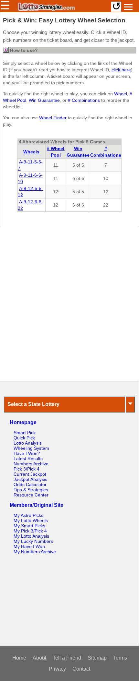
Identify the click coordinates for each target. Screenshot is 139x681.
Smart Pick (25, 432)
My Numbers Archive (35, 551)
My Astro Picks (28, 515)
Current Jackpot (30, 474)
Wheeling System (31, 448)
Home (19, 658)
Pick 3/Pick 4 (26, 469)
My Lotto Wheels (31, 520)
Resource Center (31, 494)
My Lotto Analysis (31, 536)
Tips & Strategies (31, 489)
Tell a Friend (67, 658)
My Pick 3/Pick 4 (30, 530)
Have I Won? (27, 453)
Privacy (57, 669)
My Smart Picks (29, 525)
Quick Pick (24, 437)
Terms (120, 658)
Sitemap (97, 658)
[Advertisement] (69, 304)
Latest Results (28, 458)
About (39, 658)
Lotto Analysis (28, 443)
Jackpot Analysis (30, 479)
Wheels (31, 151)
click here (121, 69)
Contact (81, 669)
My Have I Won (29, 546)
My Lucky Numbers (33, 541)
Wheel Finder (53, 117)
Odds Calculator (30, 484)
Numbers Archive (31, 463)
